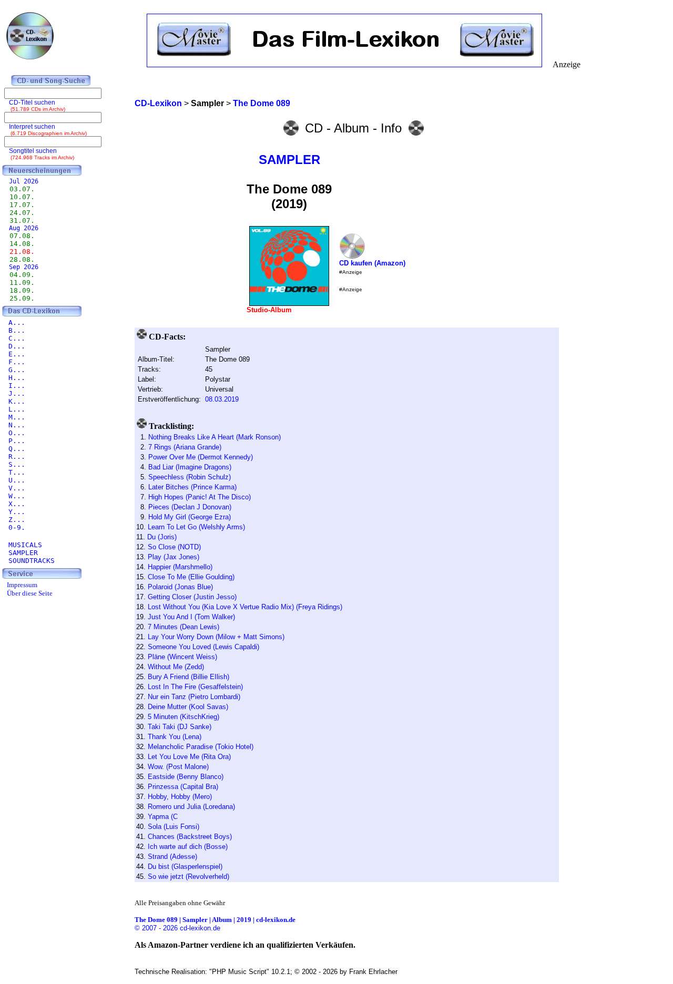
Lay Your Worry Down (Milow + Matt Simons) (216, 637)
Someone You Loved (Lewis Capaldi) (203, 647)
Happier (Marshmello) (180, 567)
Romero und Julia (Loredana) (191, 807)
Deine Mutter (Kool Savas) (188, 707)
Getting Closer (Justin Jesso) (192, 597)
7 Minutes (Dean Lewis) (183, 627)
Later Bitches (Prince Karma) (192, 487)
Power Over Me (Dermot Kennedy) (200, 457)
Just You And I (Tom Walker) (191, 617)
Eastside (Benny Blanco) (185, 777)
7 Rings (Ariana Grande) (184, 447)
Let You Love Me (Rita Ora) (189, 757)
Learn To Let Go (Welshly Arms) (196, 527)
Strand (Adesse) (172, 856)
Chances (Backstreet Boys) (190, 836)
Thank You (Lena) (174, 737)
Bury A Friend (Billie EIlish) (188, 677)
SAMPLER (289, 159)
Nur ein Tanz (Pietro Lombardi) (194, 697)
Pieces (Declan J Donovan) (189, 507)
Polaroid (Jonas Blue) (180, 587)
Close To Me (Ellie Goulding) (191, 577)
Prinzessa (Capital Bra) (183, 787)
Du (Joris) (162, 537)
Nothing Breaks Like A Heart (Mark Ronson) (214, 437)
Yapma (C (163, 817)
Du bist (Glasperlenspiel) (185, 866)
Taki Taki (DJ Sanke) (179, 727)
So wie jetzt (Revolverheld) (188, 876)
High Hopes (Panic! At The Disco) (199, 497)
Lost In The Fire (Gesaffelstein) (195, 687)
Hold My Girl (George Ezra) (189, 517)
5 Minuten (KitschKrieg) (183, 717)
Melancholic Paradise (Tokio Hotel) (200, 747)
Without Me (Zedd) (176, 667)
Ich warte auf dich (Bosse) (188, 846)
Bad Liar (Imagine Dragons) (189, 467)
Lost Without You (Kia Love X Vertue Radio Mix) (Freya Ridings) (245, 607)
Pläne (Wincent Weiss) (182, 657)
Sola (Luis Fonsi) (173, 827)
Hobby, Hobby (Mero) (180, 797)
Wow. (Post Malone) (178, 767)
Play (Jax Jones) (173, 557)
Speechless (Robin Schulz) (189, 477)
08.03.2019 (222, 399)
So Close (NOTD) (174, 547)
